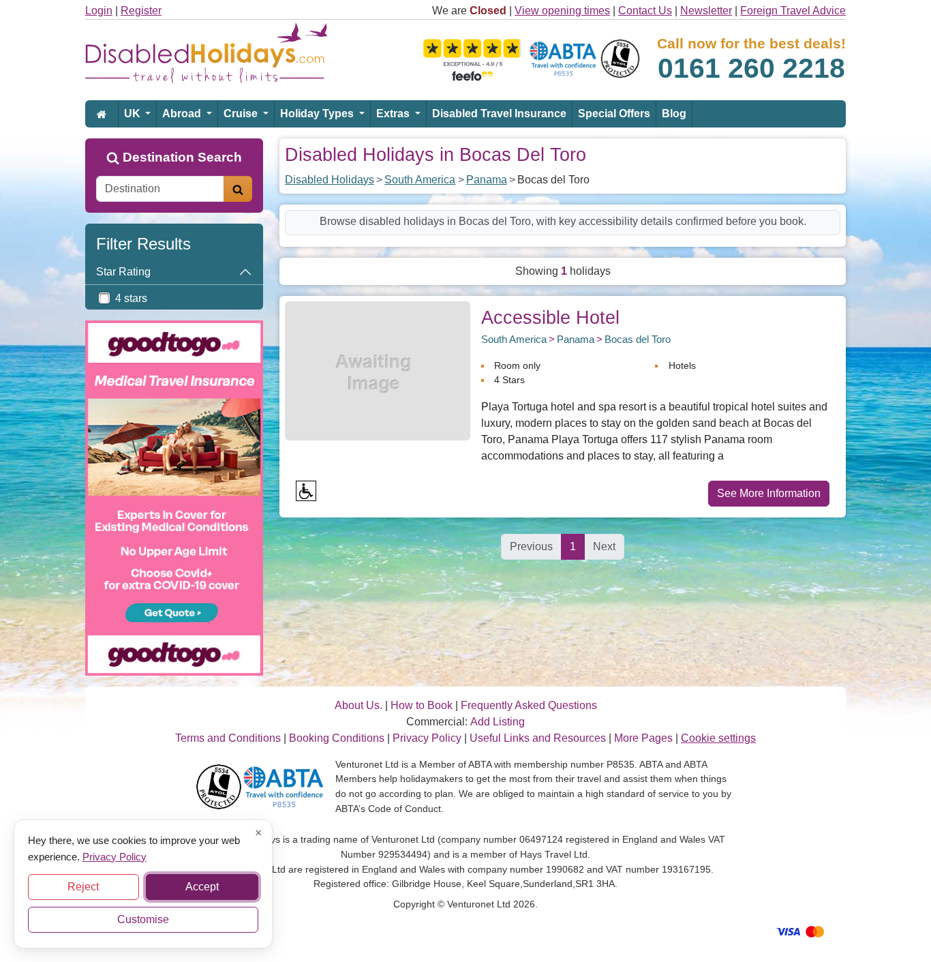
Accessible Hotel (550, 317)
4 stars (131, 298)
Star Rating (123, 271)
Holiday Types (318, 113)
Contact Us (645, 10)
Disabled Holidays (329, 179)
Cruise (242, 113)
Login (98, 10)
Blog (674, 113)
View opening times (562, 10)
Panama (486, 179)
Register (141, 10)
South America (419, 179)
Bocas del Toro (638, 339)
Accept (202, 886)
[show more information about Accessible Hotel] (377, 370)
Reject (83, 886)
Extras (394, 113)
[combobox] (160, 189)
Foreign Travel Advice (793, 10)
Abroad (183, 113)
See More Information (769, 493)
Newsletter (706, 10)
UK (133, 113)
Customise (143, 919)
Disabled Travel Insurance (499, 113)
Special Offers (614, 113)
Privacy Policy (114, 856)
